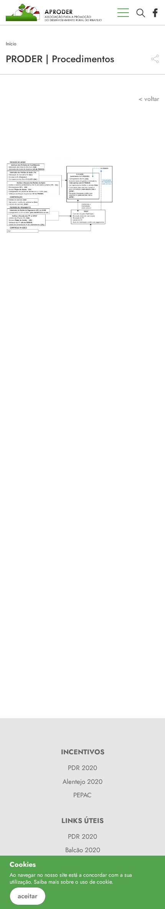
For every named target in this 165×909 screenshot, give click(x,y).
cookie (104, 882)
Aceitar (28, 896)
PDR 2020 (82, 767)
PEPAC (82, 795)
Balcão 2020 (82, 849)
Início (11, 43)
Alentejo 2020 (82, 781)
